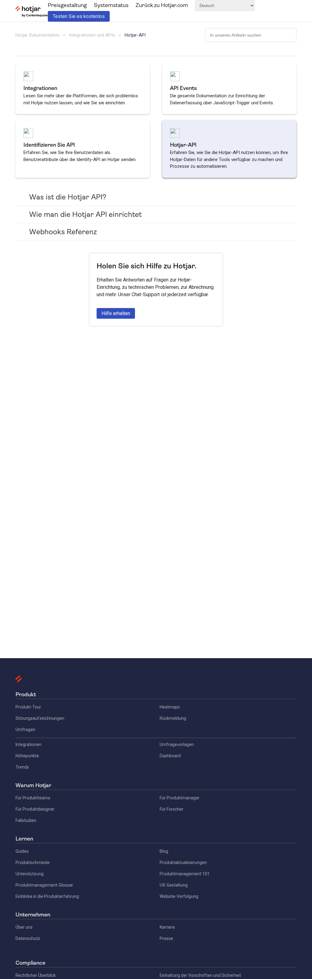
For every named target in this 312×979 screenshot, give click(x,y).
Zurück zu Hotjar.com (162, 5)
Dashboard (170, 755)
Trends (22, 767)
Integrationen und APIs (92, 35)
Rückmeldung (173, 718)
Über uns (24, 927)
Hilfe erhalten (115, 313)
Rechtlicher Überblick (36, 975)
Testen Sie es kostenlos (79, 16)
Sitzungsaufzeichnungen (40, 718)
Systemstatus (111, 5)
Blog (164, 851)
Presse (166, 938)
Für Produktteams (33, 797)
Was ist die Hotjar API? (67, 197)
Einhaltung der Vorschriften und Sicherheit (200, 975)
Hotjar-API (135, 35)
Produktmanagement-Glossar (44, 885)
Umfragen (25, 729)
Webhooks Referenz (63, 232)
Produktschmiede (33, 862)
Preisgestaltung (67, 5)
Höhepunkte (27, 755)
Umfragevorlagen (177, 744)
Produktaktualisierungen (183, 862)
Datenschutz (28, 938)
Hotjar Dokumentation (37, 35)
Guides (22, 851)
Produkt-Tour (28, 707)
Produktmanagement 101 (185, 873)
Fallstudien (26, 820)
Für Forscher (171, 809)
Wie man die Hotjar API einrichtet (85, 214)
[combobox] (250, 35)
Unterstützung (30, 873)
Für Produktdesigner (35, 809)
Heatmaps (170, 707)
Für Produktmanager (180, 797)
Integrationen (28, 744)
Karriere (167, 927)
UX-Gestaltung (174, 885)
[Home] (32, 15)
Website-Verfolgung (179, 896)
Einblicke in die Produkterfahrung (47, 896)
